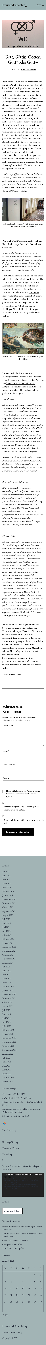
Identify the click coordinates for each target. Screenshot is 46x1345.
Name (5, 751)
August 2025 (7, 915)
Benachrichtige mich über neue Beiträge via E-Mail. (24, 821)
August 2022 (7, 1053)
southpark (6, 1244)
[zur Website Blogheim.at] (4, 1123)
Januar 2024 (7, 990)
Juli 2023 (6, 1010)
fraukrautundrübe (10, 1226)
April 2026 (7, 883)
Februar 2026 (8, 891)
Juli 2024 (6, 966)
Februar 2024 (8, 986)
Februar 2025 (8, 939)
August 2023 (7, 1006)
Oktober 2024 (8, 954)
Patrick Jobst (7, 1248)
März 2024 (6, 982)
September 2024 (9, 958)
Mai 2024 (6, 974)
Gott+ (5, 289)
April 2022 (7, 1069)
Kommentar (8, 725)
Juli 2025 (6, 919)
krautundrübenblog (14, 5)
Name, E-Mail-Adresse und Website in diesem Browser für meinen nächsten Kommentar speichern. (23, 794)
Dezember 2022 (9, 1038)
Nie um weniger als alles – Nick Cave (18, 1102)
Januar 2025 (7, 943)
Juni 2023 (6, 1014)
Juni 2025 (6, 923)
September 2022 (9, 1049)
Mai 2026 (6, 879)
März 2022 (6, 1073)
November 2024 (9, 950)
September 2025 (9, 911)
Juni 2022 (6, 1061)
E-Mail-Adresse (9, 764)
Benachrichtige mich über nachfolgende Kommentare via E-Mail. (21, 808)
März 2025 (6, 935)
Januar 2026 (7, 895)
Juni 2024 (6, 970)
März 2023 (6, 1026)
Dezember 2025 (9, 899)
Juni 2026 (6, 875)
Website (5, 777)
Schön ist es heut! (9, 1116)
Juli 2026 (6, 871)
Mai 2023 (6, 1018)
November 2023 (9, 998)
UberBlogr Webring (10, 1147)
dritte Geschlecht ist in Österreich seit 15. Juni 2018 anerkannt (22, 634)
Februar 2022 (8, 1077)
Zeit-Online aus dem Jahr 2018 (20, 383)
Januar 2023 (7, 1034)
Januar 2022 (7, 1081)
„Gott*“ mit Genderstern (13, 266)
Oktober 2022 (8, 1046)
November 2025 (9, 903)
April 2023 (7, 1022)
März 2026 (6, 887)
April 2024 (7, 978)
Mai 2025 (6, 927)
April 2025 (7, 931)
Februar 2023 (8, 1030)
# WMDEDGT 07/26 (11, 1098)
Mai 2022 (6, 1065)
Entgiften (18, 1244)
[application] (23, 1185)
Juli (6, 1314)
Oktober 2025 (8, 907)
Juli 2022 (6, 1057)
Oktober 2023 (8, 1002)
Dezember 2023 (9, 994)
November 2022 (9, 1042)
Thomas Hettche (19, 190)
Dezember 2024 (9, 946)
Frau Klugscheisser (10, 1233)
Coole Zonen (8, 1094)
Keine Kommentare (28, 69)
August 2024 (7, 962)
